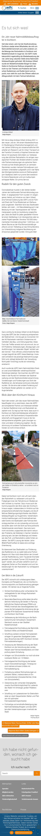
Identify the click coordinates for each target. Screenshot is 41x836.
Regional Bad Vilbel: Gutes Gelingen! (23, 731)
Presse (25, 4)
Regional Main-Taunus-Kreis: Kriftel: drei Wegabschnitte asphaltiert (20, 724)
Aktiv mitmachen (8, 796)
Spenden (5, 789)
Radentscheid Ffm (28, 789)
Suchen (23, 8)
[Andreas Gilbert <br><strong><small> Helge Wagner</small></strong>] (20, 105)
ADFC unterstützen (12, 4)
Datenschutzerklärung (23, 833)
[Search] (37, 773)
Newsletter (35, 4)
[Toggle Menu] (37, 8)
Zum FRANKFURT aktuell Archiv (15, 735)
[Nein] (38, 825)
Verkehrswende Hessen (30, 799)
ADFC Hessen (26, 796)
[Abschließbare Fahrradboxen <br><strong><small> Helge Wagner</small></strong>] (20, 265)
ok (11, 833)
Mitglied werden (7, 792)
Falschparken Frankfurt (30, 792)
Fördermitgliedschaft (9, 799)
